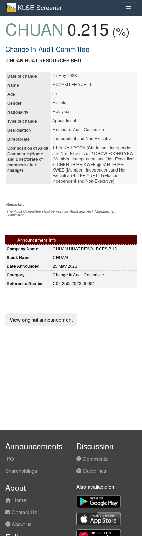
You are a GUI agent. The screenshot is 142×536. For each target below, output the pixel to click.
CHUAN (34, 28)
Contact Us (23, 512)
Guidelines (93, 470)
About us (21, 523)
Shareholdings (21, 470)
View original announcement (41, 319)
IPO (9, 458)
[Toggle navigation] (128, 7)
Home (18, 499)
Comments (94, 458)
